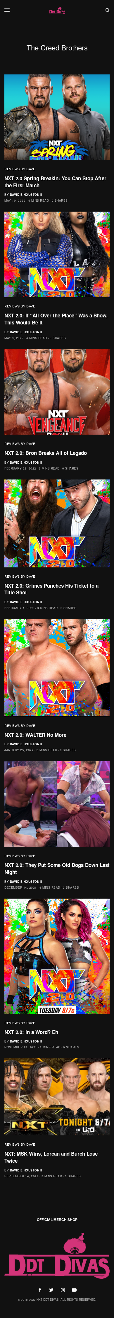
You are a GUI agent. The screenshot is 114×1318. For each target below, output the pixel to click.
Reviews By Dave (19, 168)
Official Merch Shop (57, 1219)
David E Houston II (26, 195)
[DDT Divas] (57, 10)
